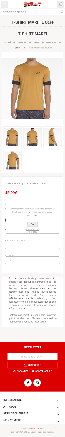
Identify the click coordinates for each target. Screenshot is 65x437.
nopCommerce (37, 429)
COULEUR (9, 255)
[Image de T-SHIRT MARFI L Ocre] (32, 88)
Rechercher (61, 11)
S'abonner (22, 371)
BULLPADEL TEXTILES (15, 240)
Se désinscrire (43, 371)
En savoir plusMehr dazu (32, 230)
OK (32, 224)
